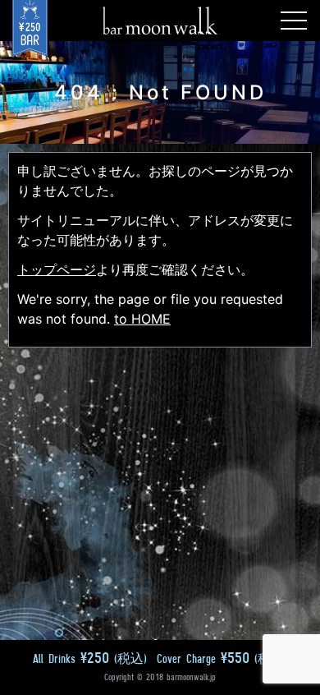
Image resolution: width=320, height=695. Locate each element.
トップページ (56, 269)
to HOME (142, 319)
